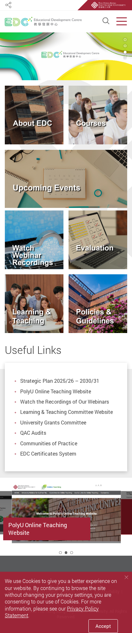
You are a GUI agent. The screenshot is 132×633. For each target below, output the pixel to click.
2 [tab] (66, 553)
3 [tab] (125, 52)
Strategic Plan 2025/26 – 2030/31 (59, 380)
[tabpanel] (66, 56)
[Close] (126, 577)
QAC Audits (33, 432)
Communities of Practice (48, 443)
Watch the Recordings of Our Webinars (64, 401)
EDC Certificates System (48, 453)
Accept (103, 626)
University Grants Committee (53, 422)
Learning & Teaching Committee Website (66, 411)
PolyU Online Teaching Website (55, 391)
